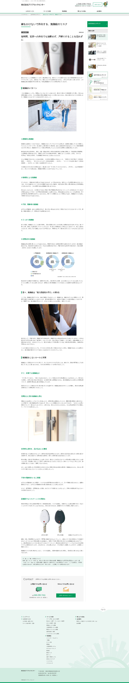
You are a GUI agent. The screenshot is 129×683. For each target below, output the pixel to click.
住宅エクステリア (50, 659)
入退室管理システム (51, 646)
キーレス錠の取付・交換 (28, 623)
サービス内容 (47, 11)
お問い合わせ (97, 4)
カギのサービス (30, 11)
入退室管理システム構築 (52, 627)
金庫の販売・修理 (50, 631)
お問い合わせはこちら (65, 595)
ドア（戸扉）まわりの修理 (52, 619)
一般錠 (48, 640)
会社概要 (79, 623)
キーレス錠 (49, 642)
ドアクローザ (49, 663)
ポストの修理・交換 (51, 623)
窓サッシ (48, 654)
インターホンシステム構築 (52, 633)
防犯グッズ (49, 652)
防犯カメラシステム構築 (52, 629)
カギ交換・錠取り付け (28, 621)
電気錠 (48, 644)
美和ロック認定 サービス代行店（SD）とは (87, 621)
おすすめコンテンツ (35, 14)
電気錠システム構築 (51, 625)
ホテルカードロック (51, 648)
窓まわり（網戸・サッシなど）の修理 (55, 621)
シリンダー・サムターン (52, 638)
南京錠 (48, 650)
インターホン (49, 661)
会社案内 (99, 11)
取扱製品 (64, 11)
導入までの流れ (82, 11)
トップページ (24, 14)
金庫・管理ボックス (51, 656)
